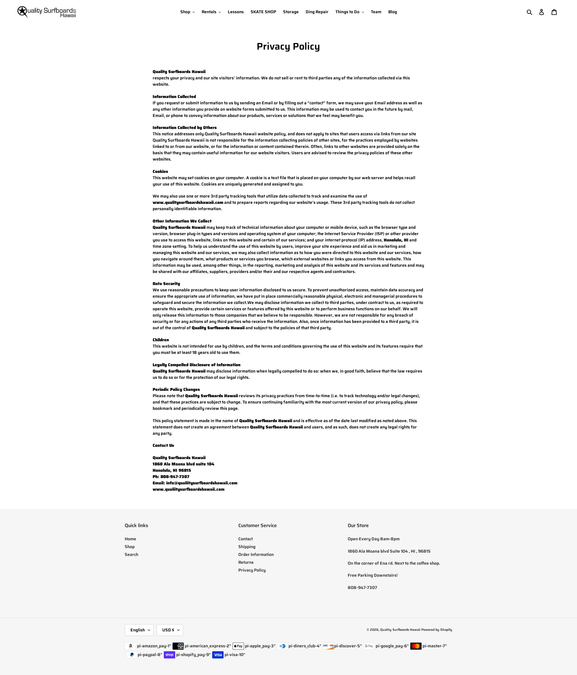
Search (131, 554)
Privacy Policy (252, 570)
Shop (130, 546)
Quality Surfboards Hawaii (400, 629)
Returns (246, 562)
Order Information (256, 554)
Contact (245, 538)
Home (130, 538)
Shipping (246, 546)
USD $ (168, 630)
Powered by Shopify (436, 629)
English (137, 630)
